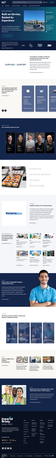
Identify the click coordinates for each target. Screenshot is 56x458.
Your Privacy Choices (48, 455)
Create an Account (7, 35)
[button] (3, 110)
